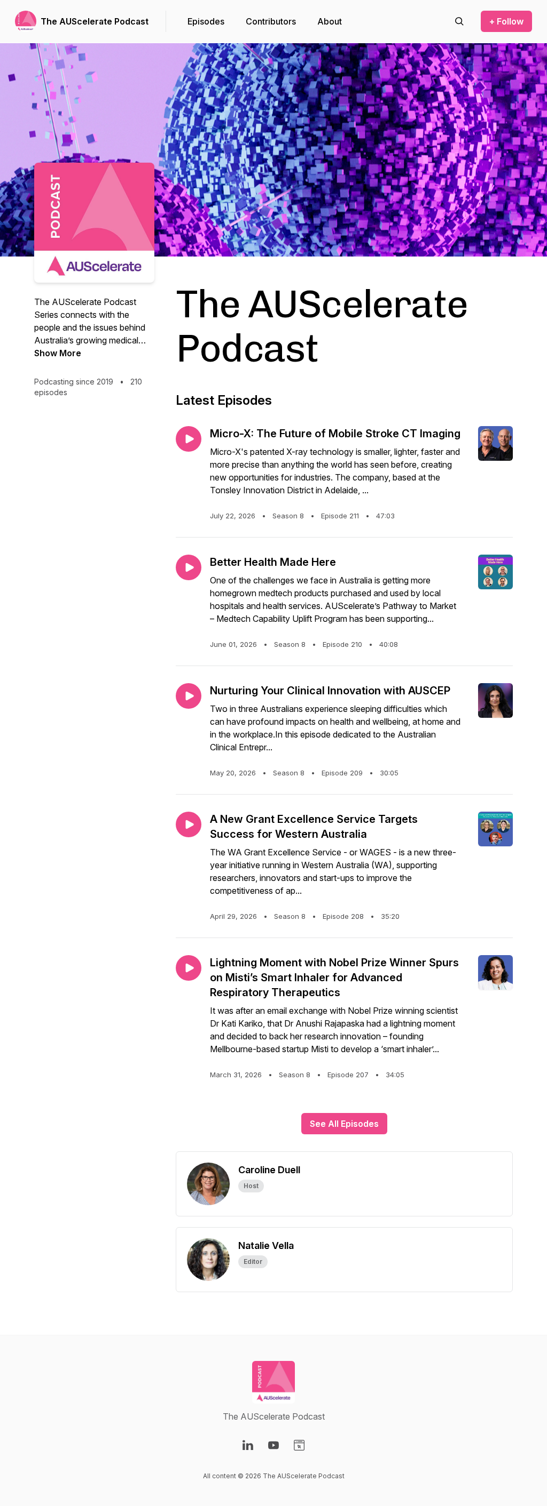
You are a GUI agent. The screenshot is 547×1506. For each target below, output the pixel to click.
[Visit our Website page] (299, 1445)
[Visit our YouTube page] (273, 1445)
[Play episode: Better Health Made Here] (188, 567)
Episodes (205, 21)
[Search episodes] (459, 21)
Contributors (271, 21)
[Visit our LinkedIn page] (248, 1445)
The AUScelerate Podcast (95, 21)
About (329, 21)
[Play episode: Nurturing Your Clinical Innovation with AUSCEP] (188, 696)
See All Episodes (344, 1123)
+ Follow (506, 21)
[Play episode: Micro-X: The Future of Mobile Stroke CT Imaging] (188, 439)
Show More (57, 353)
